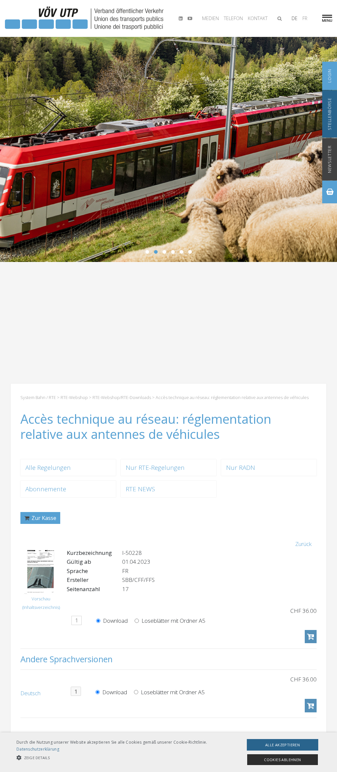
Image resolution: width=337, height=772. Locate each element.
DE (295, 18)
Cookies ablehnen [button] (282, 759)
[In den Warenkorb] (311, 636)
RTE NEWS (140, 489)
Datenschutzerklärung (37, 749)
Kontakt (258, 18)
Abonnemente (45, 489)
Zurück (303, 544)
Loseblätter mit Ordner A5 (172, 620)
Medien (210, 18)
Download (115, 620)
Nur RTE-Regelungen (155, 467)
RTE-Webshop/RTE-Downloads (121, 397)
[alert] (168, 752)
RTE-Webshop (74, 397)
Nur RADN (240, 467)
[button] (115, 758)
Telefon (233, 18)
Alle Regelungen (48, 467)
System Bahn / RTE (38, 397)
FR (304, 18)
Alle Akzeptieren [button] (282, 744)
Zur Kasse (43, 518)
